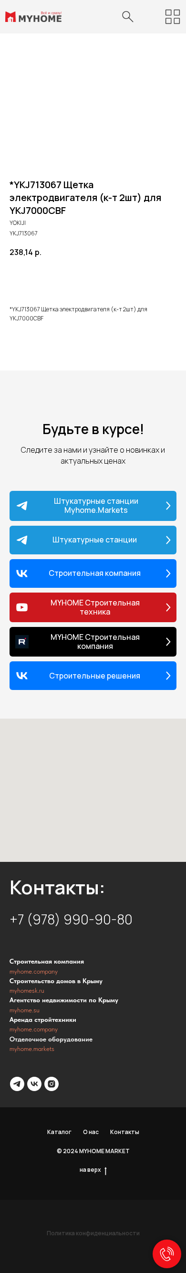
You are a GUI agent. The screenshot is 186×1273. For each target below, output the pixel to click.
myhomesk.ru (27, 990)
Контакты (124, 1132)
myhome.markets (32, 1048)
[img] (172, 16)
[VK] (34, 1084)
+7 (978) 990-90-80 (71, 919)
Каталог (59, 1132)
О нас (91, 1132)
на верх (90, 1170)
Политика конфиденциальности (93, 1233)
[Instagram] (51, 1084)
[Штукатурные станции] (17, 1084)
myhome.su (25, 1010)
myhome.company (34, 971)
